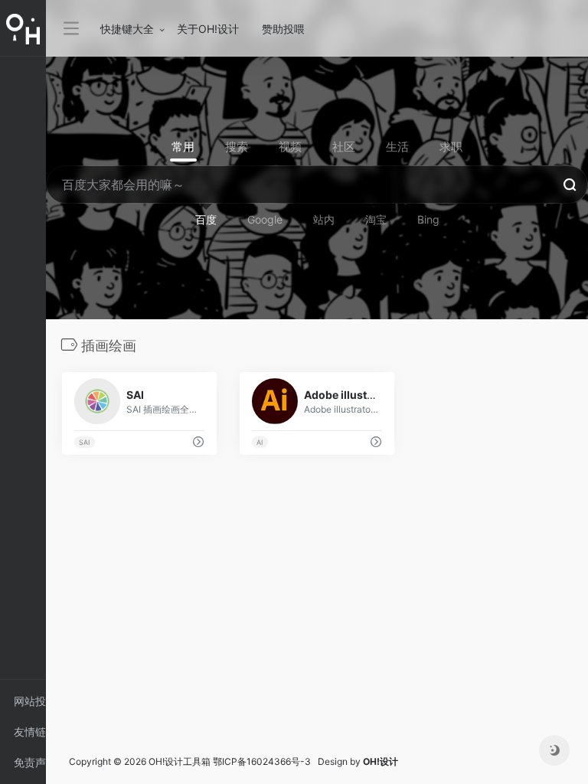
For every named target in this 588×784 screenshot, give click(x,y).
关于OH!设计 (208, 28)
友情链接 (30, 736)
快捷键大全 (127, 28)
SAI (84, 442)
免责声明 (30, 767)
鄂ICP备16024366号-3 (262, 761)
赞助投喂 (283, 28)
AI (259, 442)
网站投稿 (30, 705)
